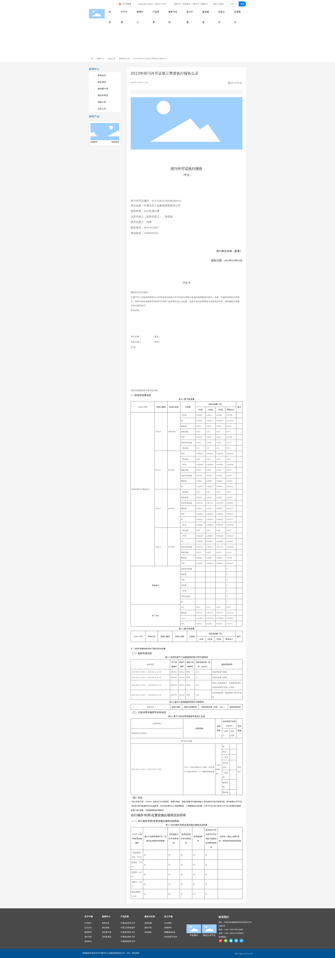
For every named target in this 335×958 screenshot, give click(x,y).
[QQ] (231, 941)
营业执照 (135, 953)
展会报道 (101, 82)
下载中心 (195, 4)
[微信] (232, 83)
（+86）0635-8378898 (233, 933)
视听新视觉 (102, 95)
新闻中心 (100, 58)
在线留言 (186, 4)
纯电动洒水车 (103, 142)
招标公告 (101, 102)
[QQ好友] (235, 83)
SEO (128, 953)
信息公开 (111, 58)
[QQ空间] (238, 83)
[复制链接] (241, 83)
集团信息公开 (124, 58)
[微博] (220, 941)
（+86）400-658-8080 (233, 929)
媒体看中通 (102, 89)
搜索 (242, 4)
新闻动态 (101, 75)
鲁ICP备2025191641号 (244, 954)
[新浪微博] (229, 83)
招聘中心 (177, 4)
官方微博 (127, 3)
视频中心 (204, 4)
